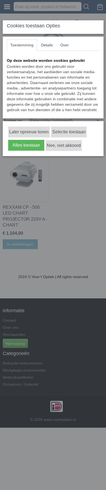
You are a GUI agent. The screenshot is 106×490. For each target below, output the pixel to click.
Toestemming (21, 45)
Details (47, 45)
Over (64, 45)
